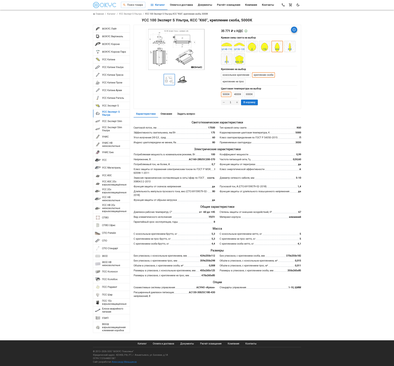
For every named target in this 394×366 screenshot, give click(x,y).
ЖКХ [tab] (105, 256)
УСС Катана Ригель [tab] (113, 98)
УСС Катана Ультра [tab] (112, 67)
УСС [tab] (104, 160)
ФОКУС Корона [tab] (111, 44)
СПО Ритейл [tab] (109, 232)
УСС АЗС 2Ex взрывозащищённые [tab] (114, 183)
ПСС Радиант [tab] (109, 287)
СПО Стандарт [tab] (110, 248)
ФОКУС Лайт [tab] (109, 28)
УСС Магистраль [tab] (111, 167)
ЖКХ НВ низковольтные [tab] (111, 264)
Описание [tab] (166, 113)
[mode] (298, 5)
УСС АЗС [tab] (107, 175)
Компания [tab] (251, 4)
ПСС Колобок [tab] (110, 279)
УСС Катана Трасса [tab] (112, 74)
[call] (283, 5)
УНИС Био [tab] (108, 152)
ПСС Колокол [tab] (110, 271)
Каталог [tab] (160, 4)
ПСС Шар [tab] (107, 294)
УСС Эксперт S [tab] (110, 105)
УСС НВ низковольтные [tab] (111, 199)
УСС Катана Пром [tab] (112, 82)
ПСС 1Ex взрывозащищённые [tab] (114, 302)
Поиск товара (135, 4)
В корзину (249, 102)
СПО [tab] (104, 240)
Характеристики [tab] (146, 113)
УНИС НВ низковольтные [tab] (111, 144)
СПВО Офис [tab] (108, 225)
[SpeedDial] (294, 30)
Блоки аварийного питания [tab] (112, 310)
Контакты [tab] (268, 4)
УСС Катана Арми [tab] (112, 90)
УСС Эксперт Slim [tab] (112, 121)
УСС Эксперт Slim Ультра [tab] (112, 129)
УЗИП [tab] (105, 318)
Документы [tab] (205, 4)
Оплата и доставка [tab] (181, 4)
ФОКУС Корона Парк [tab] (114, 51)
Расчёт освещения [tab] (228, 4)
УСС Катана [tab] (108, 59)
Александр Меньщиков (124, 361)
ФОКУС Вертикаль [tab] (112, 36)
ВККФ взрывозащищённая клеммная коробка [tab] (114, 327)
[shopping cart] (290, 5)
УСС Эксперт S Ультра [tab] (111, 113)
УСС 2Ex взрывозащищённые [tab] (114, 191)
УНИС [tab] (105, 136)
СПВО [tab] (105, 217)
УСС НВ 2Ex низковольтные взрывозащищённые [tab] (114, 208)
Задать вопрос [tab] (186, 113)
